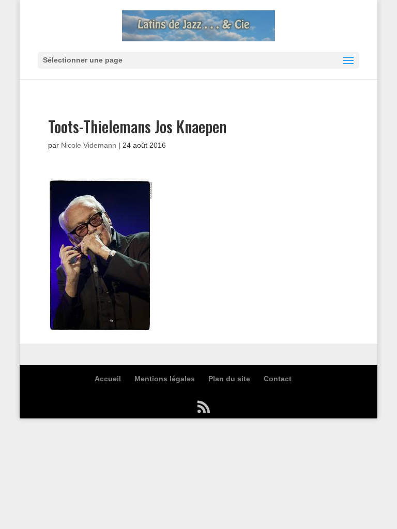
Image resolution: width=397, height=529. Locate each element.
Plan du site (229, 379)
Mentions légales (164, 379)
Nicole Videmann (88, 145)
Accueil (108, 379)
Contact (278, 379)
